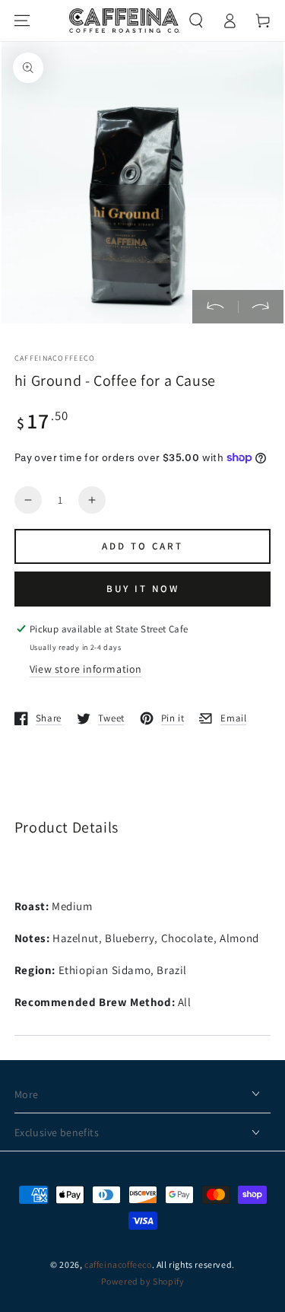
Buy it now (142, 588)
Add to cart (142, 546)
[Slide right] (260, 306)
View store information (86, 669)
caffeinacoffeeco (118, 1264)
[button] (196, 20)
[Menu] (22, 20)
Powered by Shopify (143, 1281)
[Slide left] (215, 306)
